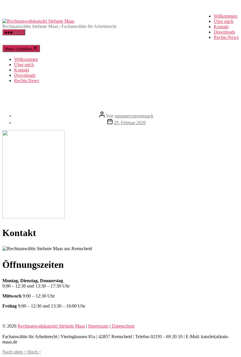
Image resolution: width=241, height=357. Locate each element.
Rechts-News (226, 37)
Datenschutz (123, 325)
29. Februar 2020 (130, 122)
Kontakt (221, 26)
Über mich (223, 21)
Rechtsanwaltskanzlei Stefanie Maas (51, 325)
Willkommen (225, 16)
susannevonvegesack (134, 115)
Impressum (98, 325)
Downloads (224, 31)
